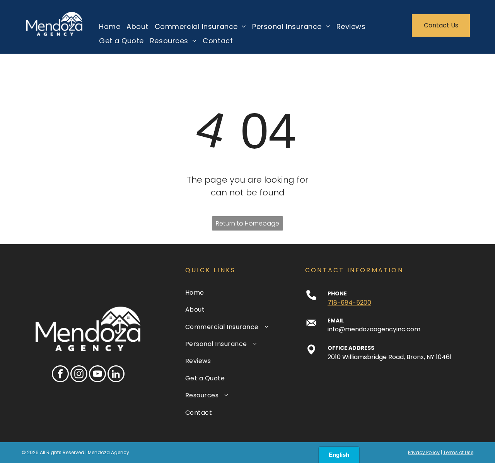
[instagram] (78, 374)
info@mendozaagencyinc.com (374, 329)
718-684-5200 (349, 302)
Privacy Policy (424, 452)
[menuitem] (106, 26)
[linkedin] (116, 374)
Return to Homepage (247, 223)
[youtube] (97, 374)
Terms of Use (458, 452)
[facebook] (60, 374)
